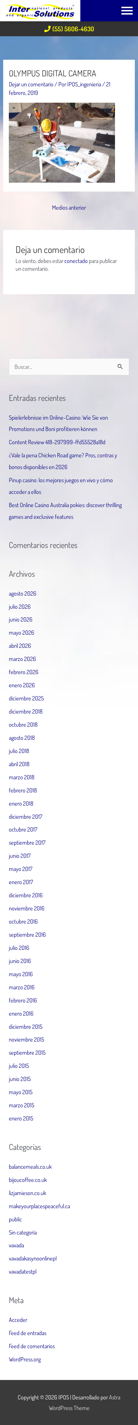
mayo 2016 (21, 974)
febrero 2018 (23, 790)
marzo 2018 (21, 777)
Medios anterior (69, 207)
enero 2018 (21, 803)
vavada (16, 1245)
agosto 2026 (22, 593)
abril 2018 (19, 764)
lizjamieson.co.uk (27, 1193)
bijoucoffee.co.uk (28, 1179)
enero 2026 (22, 685)
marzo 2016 (22, 987)
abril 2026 (20, 645)
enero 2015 (21, 1118)
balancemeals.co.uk (30, 1166)
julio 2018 (19, 750)
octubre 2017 (23, 829)
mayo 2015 (21, 1092)
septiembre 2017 (27, 842)
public (15, 1219)
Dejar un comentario (31, 84)
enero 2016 (21, 1013)
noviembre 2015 (26, 1039)
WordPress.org (25, 1359)
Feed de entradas (27, 1333)
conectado (76, 260)
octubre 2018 (23, 724)
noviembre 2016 (27, 908)
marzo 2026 (22, 658)
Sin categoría (23, 1232)
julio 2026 (20, 606)
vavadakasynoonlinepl (33, 1258)
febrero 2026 (24, 672)
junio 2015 (20, 1078)
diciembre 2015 (25, 1026)
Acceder (18, 1319)
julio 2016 (19, 947)
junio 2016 (20, 960)
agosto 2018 (22, 737)
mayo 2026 (21, 632)
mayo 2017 (21, 868)
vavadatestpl (22, 1271)
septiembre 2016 (27, 934)
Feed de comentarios (32, 1346)
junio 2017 (20, 855)
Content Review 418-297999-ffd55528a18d (57, 442)
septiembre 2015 (27, 1052)
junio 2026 (21, 619)
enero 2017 (21, 882)
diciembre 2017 (25, 816)
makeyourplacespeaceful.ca (39, 1206)
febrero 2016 (23, 1000)
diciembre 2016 (26, 895)
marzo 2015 (21, 1105)
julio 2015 (19, 1065)
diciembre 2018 (25, 711)
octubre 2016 (23, 921)
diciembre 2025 (26, 698)
